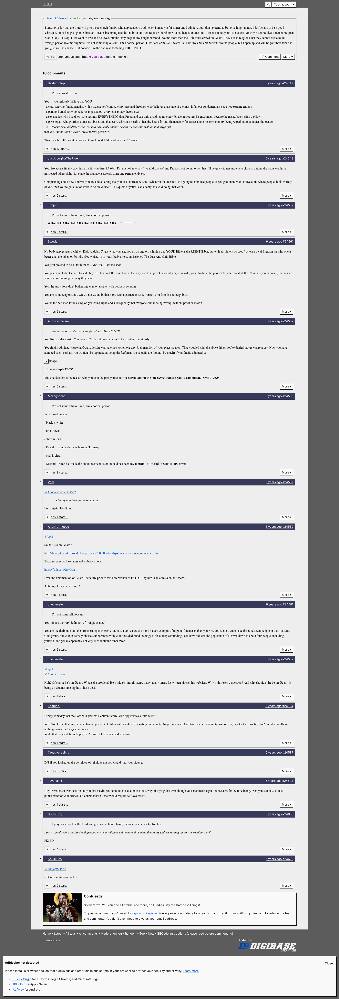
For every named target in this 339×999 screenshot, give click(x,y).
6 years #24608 (279, 814)
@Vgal (48, 536)
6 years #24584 (279, 706)
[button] (268, 5)
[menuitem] (284, 5)
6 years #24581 (279, 604)
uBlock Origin (22, 979)
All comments (88, 933)
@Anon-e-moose (55, 492)
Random (130, 933)
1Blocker (19, 984)
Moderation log (111, 933)
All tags (71, 933)
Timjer (52, 205)
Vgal (51, 482)
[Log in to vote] (50, 57)
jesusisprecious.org (96, 18)
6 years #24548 (279, 158)
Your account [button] (283, 4)
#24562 (71, 492)
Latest (58, 933)
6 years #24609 (279, 859)
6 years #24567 (279, 482)
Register (151, 913)
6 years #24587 (279, 752)
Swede (52, 241)
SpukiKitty (55, 814)
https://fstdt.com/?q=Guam (60, 569)
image (53, 361)
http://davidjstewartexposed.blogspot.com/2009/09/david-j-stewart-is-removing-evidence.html (101, 553)
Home (47, 933)
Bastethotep (56, 83)
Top (142, 933)
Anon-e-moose (58, 321)
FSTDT (47, 4)
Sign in (136, 913)
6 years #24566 (279, 396)
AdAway (18, 989)
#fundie (75, 18)
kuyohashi (55, 781)
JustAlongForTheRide (63, 158)
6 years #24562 (279, 321)
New (151, 933)
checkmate (55, 604)
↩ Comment (270, 57)
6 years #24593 (279, 781)
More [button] (287, 57)
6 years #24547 (279, 83)
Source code (51, 940)
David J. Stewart (57, 18)
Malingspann (57, 396)
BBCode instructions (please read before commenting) (195, 933)
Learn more (191, 971)
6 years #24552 (279, 205)
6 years (97, 57)
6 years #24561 (279, 241)
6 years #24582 (279, 659)
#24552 (61, 869)
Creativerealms (58, 752)
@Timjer (50, 869)
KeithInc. (54, 706)
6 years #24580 (279, 526)
